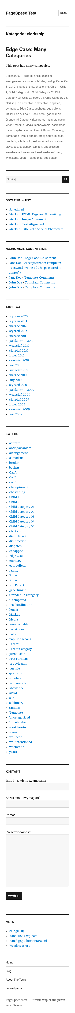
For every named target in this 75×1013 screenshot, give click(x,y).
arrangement (13, 81)
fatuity (9, 114)
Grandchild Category (18, 119)
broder (41, 81)
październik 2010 (21, 340)
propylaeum (46, 136)
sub (16, 146)
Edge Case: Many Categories (26, 52)
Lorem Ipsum (14, 988)
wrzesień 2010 (19, 345)
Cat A (59, 81)
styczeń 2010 (18, 385)
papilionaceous (23, 130)
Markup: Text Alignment (26, 224)
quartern (11, 141)
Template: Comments (39, 277)
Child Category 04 (33, 97)
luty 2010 (15, 380)
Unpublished (51, 146)
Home (9, 962)
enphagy (40, 108)
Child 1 (54, 86)
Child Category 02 (43, 92)
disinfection (41, 103)
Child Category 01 (20, 92)
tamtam (37, 146)
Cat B (12, 477)
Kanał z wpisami (24, 936)
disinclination (25, 103)
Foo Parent (38, 114)
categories (36, 157)
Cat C (12, 86)
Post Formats (29, 136)
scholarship (24, 141)
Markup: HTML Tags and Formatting (35, 214)
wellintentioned (52, 152)
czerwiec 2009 (19, 409)
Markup (19, 125)
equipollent (53, 108)
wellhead (36, 152)
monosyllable (42, 125)
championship (25, 86)
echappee (12, 108)
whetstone (12, 157)
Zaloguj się (16, 931)
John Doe (15, 258)
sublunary (26, 146)
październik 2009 (21, 389)
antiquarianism (43, 76)
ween (26, 152)
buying (51, 81)
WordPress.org (19, 945)
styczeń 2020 (18, 316)
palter (9, 130)
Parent (38, 130)
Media (29, 125)
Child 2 (14, 502)
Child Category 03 (21, 516)
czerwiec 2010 (19, 360)
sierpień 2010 (18, 350)
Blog (9, 971)
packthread (59, 125)
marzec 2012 (18, 326)
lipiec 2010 (16, 355)
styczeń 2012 (18, 331)
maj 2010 (15, 365)
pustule (58, 136)
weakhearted (14, 152)
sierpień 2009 (19, 399)
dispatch (55, 103)
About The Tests (16, 979)
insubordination (56, 119)
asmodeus (29, 81)
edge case (50, 157)
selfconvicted (41, 141)
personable (13, 136)
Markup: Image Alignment (27, 219)
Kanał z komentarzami (28, 940)
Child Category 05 (56, 97)
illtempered (39, 119)
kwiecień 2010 (19, 370)
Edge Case (26, 108)
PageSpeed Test (21, 13)
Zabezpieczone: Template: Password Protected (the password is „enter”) (35, 267)
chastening (42, 86)
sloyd (9, 146)
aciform (28, 76)
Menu (63, 13)
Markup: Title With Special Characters (36, 229)
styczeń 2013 (18, 321)
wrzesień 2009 (19, 394)
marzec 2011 (17, 336)
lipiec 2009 (17, 404)
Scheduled (16, 209)
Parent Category (53, 130)
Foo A (18, 114)
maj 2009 (15, 414)
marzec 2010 (18, 375)
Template (16, 712)
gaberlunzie (54, 114)
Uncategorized (19, 717)
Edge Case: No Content (40, 258)
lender (9, 125)
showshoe (56, 141)
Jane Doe (15, 263)
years (23, 157)
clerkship (11, 103)
